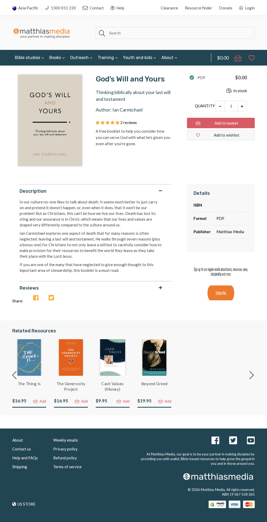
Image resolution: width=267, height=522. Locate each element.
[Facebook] (36, 298)
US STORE (26, 504)
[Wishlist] (249, 58)
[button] (108, 122)
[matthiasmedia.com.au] (41, 32)
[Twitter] (51, 298)
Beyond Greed (154, 383)
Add (42, 401)
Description (33, 191)
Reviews (29, 288)
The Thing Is (29, 383)
